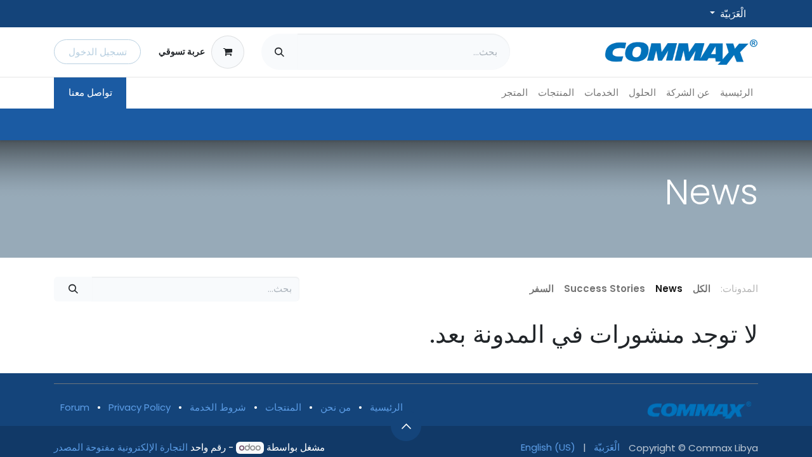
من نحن (335, 407)
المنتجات (283, 407)
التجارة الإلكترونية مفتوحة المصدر (121, 447)
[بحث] (279, 52)
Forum (74, 407)
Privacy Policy (139, 407)
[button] (406, 426)
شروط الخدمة (218, 407)
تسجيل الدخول (98, 51)
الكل (701, 288)
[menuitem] (736, 93)
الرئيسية (386, 407)
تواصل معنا (90, 92)
